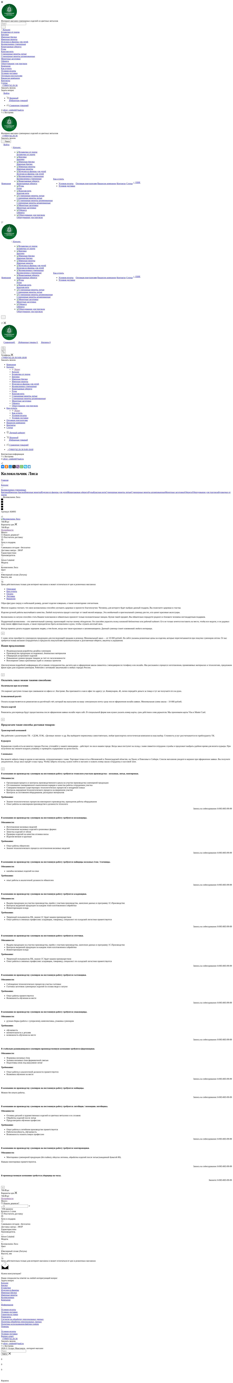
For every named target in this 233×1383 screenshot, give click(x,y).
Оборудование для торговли (205, 492)
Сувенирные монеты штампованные (148, 492)
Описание (11, 589)
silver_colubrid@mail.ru (13, 110)
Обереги (188, 492)
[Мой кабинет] (2, 320)
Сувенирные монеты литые (118, 492)
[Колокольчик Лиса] (10, 519)
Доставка (10, 596)
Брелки (4, 1285)
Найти (4, 1354)
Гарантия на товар (9, 1314)
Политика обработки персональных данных (21, 1322)
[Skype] (25, 466)
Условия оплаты (8, 1309)
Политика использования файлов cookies (20, 1324)
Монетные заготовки (174, 492)
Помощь (5, 1326)
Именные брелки (17, 492)
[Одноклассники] (6, 466)
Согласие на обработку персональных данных (22, 1319)
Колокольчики (7, 1297)
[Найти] (3, 27)
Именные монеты (33, 492)
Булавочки (6, 1288)
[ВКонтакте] (2, 466)
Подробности (7, 530)
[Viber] (17, 466)
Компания (5, 1300)
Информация (7, 1305)
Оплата (9, 594)
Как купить (17, 413)
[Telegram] (29, 466)
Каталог (15, 372)
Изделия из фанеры (10, 1290)
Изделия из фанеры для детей (54, 492)
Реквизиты (6, 1317)
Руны (90, 492)
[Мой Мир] (10, 466)
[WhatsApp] (21, 466)
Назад (17, 369)
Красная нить (99, 492)
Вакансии (11, 598)
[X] (14, 466)
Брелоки (5, 492)
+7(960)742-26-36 (10, 85)
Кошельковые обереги (78, 492)
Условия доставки (9, 1312)
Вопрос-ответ (7, 1336)
